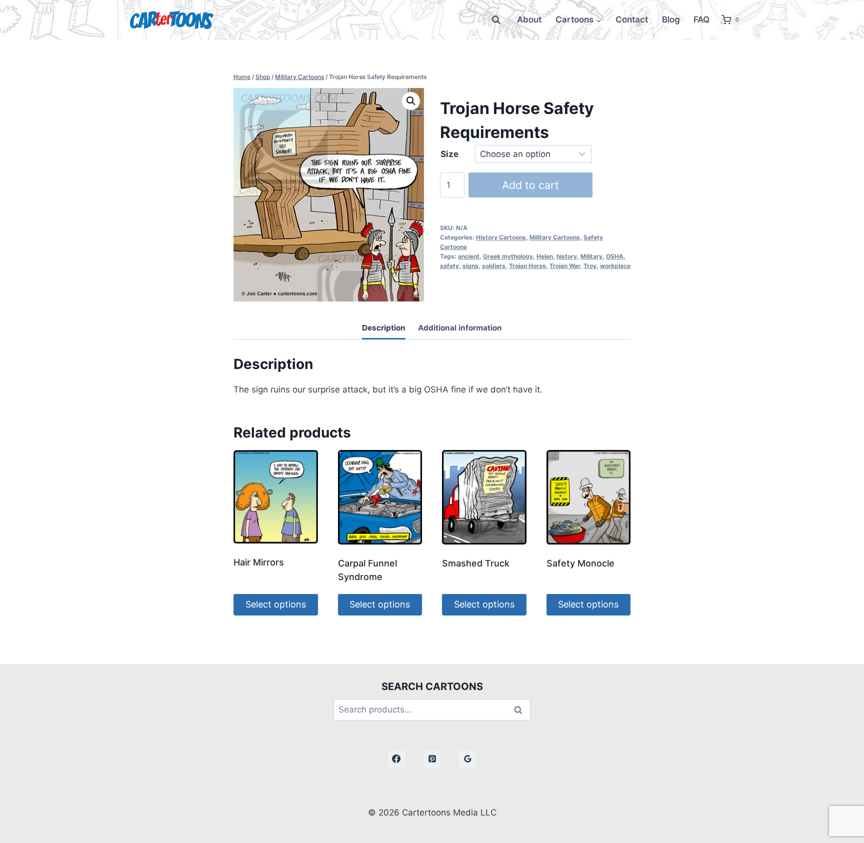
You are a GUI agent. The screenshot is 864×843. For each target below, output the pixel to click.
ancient (469, 256)
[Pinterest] (432, 759)
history (566, 256)
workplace (615, 266)
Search (521, 709)
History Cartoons (501, 237)
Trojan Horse (527, 266)
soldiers (494, 266)
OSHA (615, 256)
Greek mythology (508, 256)
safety (449, 266)
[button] (411, 101)
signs (470, 266)
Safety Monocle (580, 563)
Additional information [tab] (460, 327)
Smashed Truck (476, 563)
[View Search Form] (496, 20)
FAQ (702, 19)
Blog (671, 19)
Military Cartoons (555, 237)
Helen (544, 256)
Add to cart (530, 185)
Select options (276, 604)
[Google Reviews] (467, 759)
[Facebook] (396, 759)
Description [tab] (384, 327)
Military (591, 256)
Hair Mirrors (259, 562)
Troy (590, 266)
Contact (632, 19)
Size (449, 154)
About (529, 19)
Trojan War (565, 266)
